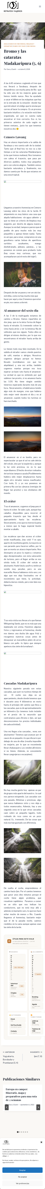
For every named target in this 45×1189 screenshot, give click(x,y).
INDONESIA (31, 46)
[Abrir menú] (40, 6)
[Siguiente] (38, 1107)
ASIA (5, 44)
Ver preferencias (22, 1183)
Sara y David (11, 69)
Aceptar (22, 1170)
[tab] (18, 1132)
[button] (41, 1142)
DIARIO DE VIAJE (19, 46)
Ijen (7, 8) (36, 1054)
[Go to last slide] (7, 1107)
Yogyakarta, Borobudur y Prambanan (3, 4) (10, 1057)
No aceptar (22, 1177)
